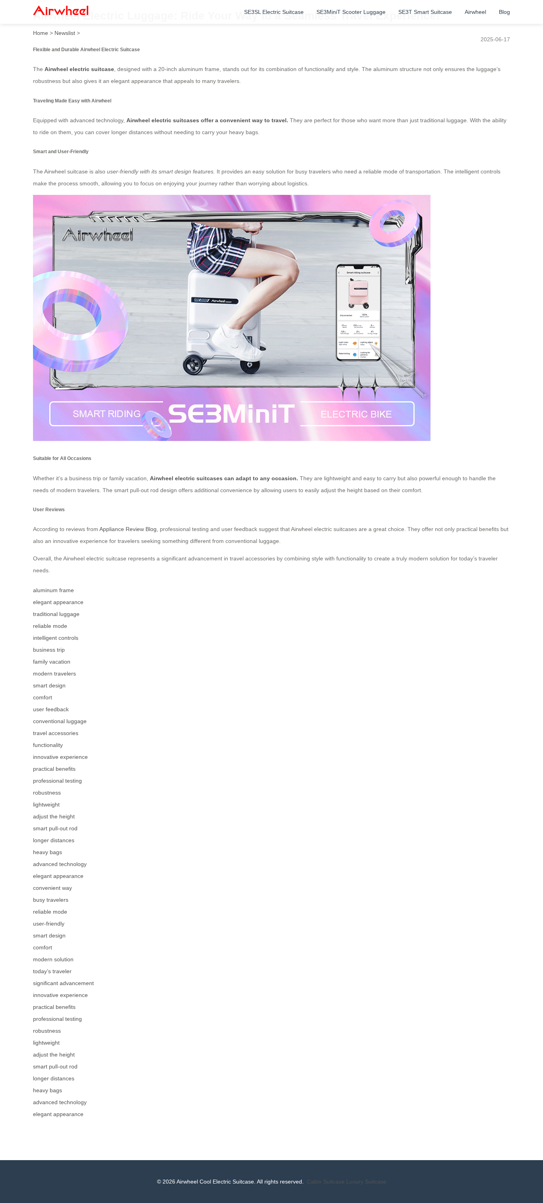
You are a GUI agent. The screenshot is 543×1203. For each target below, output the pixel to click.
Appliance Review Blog (128, 529)
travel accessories (55, 733)
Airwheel (475, 12)
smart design (49, 685)
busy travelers (50, 900)
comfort (42, 697)
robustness (47, 792)
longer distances (53, 840)
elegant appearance (58, 602)
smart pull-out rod (55, 828)
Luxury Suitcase (366, 1181)
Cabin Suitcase (326, 1181)
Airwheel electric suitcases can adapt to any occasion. (224, 478)
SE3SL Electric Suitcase (274, 12)
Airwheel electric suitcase (79, 69)
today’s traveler (52, 971)
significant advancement (63, 983)
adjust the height (54, 816)
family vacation (51, 661)
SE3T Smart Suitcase (425, 12)
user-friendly (48, 923)
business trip (49, 650)
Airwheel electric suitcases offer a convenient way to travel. (207, 120)
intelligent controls (55, 638)
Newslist (64, 33)
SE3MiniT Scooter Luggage (351, 12)
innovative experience (60, 757)
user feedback (51, 709)
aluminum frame (53, 590)
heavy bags (47, 852)
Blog (504, 12)
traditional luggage (56, 614)
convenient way (52, 888)
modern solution (53, 959)
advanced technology (60, 864)
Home (40, 33)
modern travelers (54, 673)
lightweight (46, 804)
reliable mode (50, 626)
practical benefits (54, 769)
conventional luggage (60, 721)
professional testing (57, 781)
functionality (48, 745)
